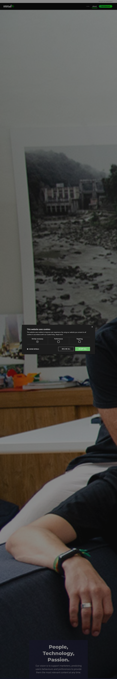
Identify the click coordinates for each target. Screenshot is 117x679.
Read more (59, 334)
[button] (33, 349)
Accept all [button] (83, 349)
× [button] (92, 327)
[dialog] (58, 339)
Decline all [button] (66, 349)
